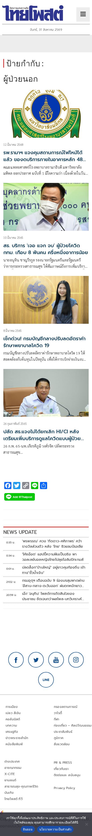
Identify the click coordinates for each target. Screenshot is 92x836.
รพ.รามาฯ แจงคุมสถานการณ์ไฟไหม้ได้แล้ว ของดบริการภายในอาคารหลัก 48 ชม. (43, 159)
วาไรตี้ (58, 713)
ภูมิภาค (58, 738)
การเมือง (12, 706)
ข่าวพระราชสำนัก (17, 738)
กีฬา (56, 719)
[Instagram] (76, 659)
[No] (86, 824)
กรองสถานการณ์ (65, 706)
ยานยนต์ (10, 780)
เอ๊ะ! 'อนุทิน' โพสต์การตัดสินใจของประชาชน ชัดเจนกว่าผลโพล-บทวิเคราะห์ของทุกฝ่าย (52, 596)
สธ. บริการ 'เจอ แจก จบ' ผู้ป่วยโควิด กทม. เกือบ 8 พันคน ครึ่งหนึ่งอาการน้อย (45, 249)
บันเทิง (9, 792)
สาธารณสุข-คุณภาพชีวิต (21, 786)
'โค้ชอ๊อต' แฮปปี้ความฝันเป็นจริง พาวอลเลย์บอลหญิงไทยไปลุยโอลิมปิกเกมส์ (53, 557)
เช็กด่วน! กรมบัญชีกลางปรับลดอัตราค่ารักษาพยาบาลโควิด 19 (44, 342)
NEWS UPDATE (20, 532)
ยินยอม (28, 829)
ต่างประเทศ (12, 761)
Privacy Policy (64, 788)
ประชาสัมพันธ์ (63, 731)
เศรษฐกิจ (12, 731)
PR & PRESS (63, 762)
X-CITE (9, 774)
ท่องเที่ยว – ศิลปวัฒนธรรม (73, 725)
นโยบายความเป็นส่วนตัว (55, 829)
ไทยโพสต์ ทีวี (13, 799)
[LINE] (46, 679)
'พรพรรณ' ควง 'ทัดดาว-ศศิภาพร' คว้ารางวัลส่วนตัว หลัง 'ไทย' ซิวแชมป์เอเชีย (52, 543)
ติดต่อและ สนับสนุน (67, 775)
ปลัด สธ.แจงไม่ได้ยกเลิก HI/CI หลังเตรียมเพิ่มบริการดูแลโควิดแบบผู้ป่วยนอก (42, 438)
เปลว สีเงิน (13, 713)
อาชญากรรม (13, 767)
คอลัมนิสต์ (13, 719)
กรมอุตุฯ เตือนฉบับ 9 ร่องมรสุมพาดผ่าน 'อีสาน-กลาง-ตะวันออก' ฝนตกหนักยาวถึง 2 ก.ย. (53, 583)
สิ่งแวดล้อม (62, 744)
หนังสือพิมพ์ (14, 744)
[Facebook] (16, 659)
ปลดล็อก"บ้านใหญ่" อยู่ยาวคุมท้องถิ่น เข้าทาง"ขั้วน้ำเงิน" (54, 570)
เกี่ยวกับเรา (61, 769)
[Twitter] (36, 659)
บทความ (11, 725)
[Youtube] (56, 659)
